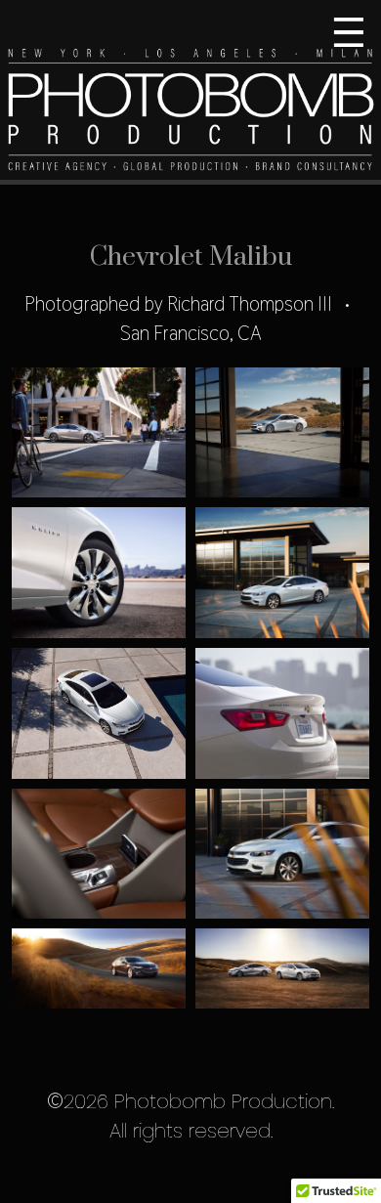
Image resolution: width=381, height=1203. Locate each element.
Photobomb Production (190, 92)
